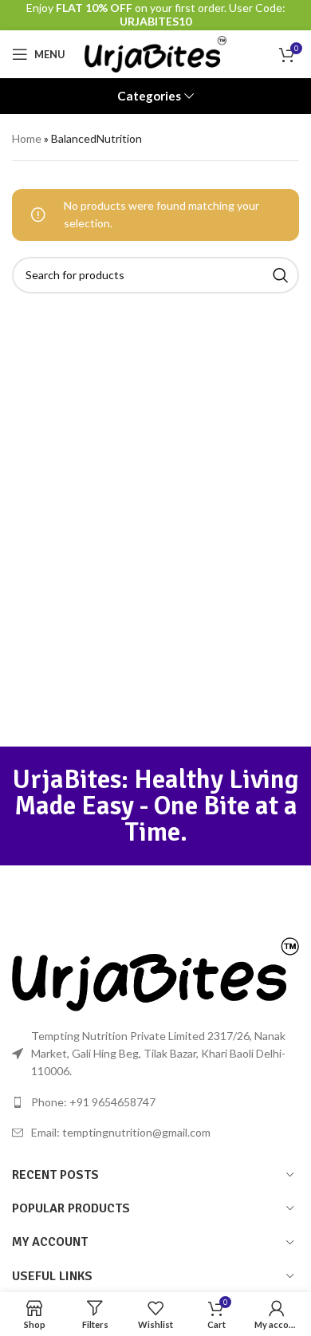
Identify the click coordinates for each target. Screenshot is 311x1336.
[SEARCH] (280, 275)
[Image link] (155, 972)
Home (26, 138)
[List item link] (155, 1102)
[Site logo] (156, 53)
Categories (149, 96)
